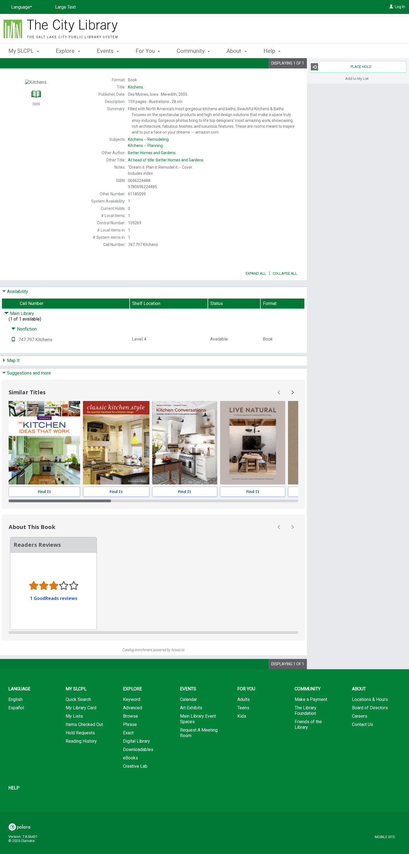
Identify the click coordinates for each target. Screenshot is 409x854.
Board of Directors (370, 707)
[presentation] (44, 442)
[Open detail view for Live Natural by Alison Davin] (252, 442)
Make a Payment (311, 699)
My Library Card (81, 707)
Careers (359, 716)
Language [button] (19, 688)
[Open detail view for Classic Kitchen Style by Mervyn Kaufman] (116, 442)
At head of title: (165, 160)
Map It (13, 360)
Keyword (131, 699)
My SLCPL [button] (21, 51)
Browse (130, 716)
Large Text (65, 7)
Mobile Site (385, 837)
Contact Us (362, 724)
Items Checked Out (84, 724)
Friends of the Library (308, 724)
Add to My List (357, 78)
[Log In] (391, 6)
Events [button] (106, 51)
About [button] (234, 51)
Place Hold (361, 67)
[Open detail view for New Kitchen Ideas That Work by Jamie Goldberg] (44, 442)
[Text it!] (13, 339)
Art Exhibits (191, 707)
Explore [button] (66, 51)
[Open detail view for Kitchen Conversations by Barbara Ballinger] (184, 442)
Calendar (188, 699)
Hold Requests (80, 732)
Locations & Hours (370, 699)
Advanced (132, 707)
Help (13, 788)
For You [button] (145, 51)
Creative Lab (135, 766)
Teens (243, 707)
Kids (241, 716)
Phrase (130, 724)
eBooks (130, 758)
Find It (44, 491)
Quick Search (78, 699)
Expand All (256, 273)
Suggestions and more (29, 373)
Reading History (81, 741)
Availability (17, 291)
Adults (243, 699)
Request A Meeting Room (199, 732)
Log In (400, 6)
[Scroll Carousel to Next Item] (292, 392)
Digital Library (136, 741)
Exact (128, 732)
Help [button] (270, 51)
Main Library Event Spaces (198, 718)
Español (16, 707)
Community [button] (191, 51)
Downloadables (138, 749)
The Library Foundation (305, 710)
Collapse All (285, 273)
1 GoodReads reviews (53, 598)
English (15, 699)
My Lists (74, 716)
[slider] (153, 500)
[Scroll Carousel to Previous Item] (279, 392)
